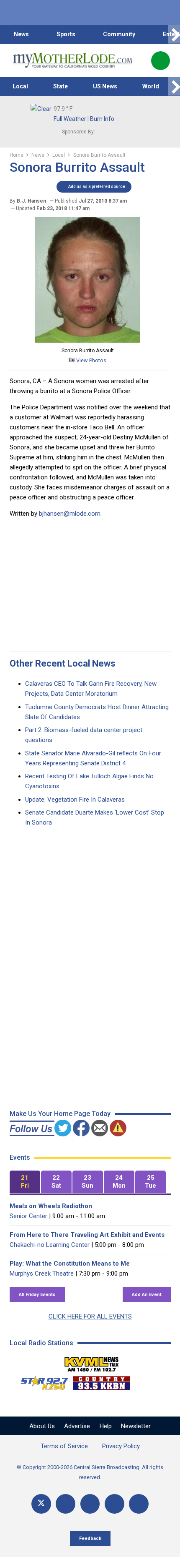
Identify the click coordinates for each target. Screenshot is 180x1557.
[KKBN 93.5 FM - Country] (101, 1381)
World (150, 86)
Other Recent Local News (63, 663)
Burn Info (102, 118)
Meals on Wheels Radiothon (51, 1206)
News (21, 34)
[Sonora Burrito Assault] (87, 340)
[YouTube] (90, 1504)
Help (106, 1426)
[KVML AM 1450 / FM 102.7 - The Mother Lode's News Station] (91, 1362)
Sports (66, 34)
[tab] (25, 1182)
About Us (42, 1426)
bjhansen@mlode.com (69, 513)
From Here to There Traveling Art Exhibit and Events (87, 1235)
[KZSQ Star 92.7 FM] (40, 1381)
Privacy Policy (121, 1446)
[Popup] (160, 60)
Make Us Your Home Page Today (60, 1114)
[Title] (139, 1504)
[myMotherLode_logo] (72, 60)
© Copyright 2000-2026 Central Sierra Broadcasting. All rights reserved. (90, 1472)
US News (105, 86)
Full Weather (70, 118)
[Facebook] (65, 1504)
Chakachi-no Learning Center (50, 1245)
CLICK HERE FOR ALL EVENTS (90, 1316)
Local (20, 86)
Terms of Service (64, 1446)
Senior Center (28, 1216)
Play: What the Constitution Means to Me (70, 1263)
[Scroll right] (174, 34)
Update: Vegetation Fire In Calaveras (75, 799)
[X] (41, 1504)
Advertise (77, 1426)
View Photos (90, 360)
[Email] (114, 1504)
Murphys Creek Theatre (42, 1273)
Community (119, 34)
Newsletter (136, 1426)
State (60, 86)
